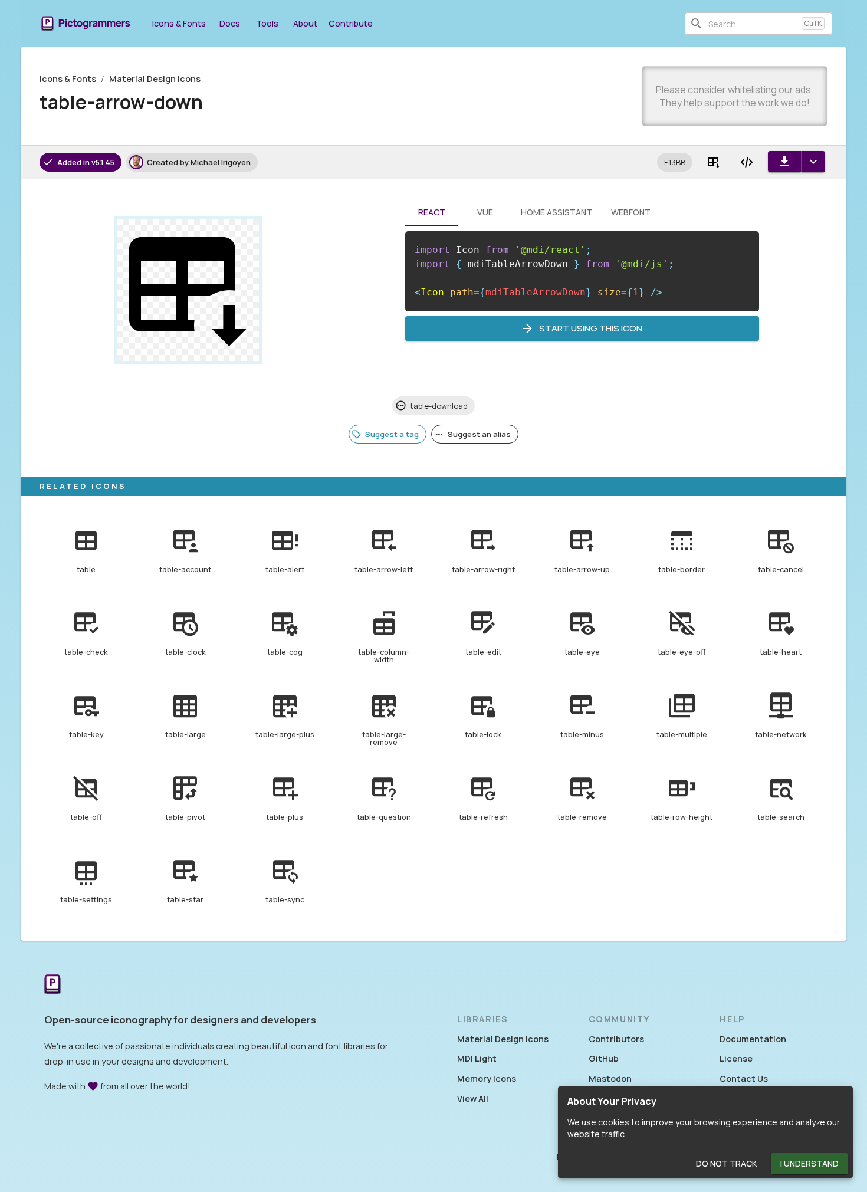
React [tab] (431, 212)
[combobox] (753, 23)
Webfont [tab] (631, 212)
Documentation (753, 1039)
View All (472, 1098)
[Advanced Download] (813, 161)
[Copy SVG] (746, 162)
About (305, 23)
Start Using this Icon (590, 328)
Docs (229, 23)
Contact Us (744, 1078)
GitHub (604, 1058)
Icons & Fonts (179, 23)
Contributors (616, 1039)
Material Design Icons (155, 78)
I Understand (809, 1163)
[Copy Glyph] (713, 162)
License (736, 1058)
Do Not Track (726, 1163)
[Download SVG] (784, 161)
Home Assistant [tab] (556, 212)
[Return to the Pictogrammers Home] (52, 985)
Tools (267, 23)
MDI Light (477, 1058)
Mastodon (610, 1078)
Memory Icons (486, 1078)
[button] (674, 162)
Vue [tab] (485, 212)
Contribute (351, 23)
